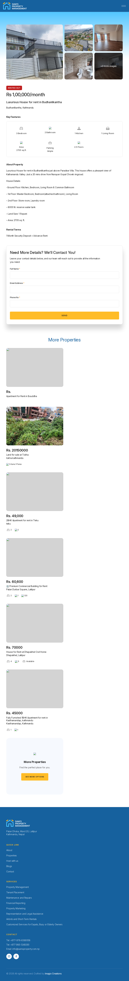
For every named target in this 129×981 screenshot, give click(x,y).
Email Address (17, 283)
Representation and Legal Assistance (24, 913)
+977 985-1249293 (19, 944)
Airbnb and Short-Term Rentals (21, 919)
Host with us (12, 860)
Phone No (15, 297)
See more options (34, 777)
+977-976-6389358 (20, 940)
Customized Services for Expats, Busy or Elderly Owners (34, 924)
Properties (11, 855)
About (9, 850)
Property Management (17, 887)
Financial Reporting (15, 903)
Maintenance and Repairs (19, 897)
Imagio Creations (53, 973)
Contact (10, 871)
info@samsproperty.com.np (25, 949)
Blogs (9, 866)
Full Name (15, 269)
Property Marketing (15, 908)
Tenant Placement (15, 892)
